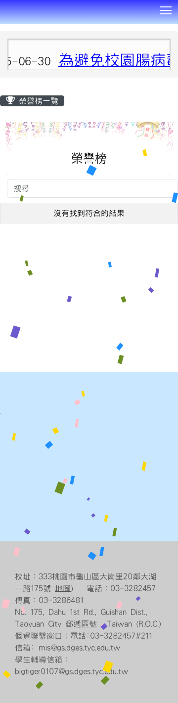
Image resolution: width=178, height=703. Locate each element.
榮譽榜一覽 (36, 101)
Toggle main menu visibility (166, 9)
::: (3, 27)
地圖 (63, 588)
